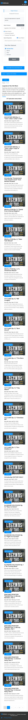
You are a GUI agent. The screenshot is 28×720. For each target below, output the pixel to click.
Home (4, 73)
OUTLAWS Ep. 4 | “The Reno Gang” (14, 359)
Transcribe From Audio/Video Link (14, 67)
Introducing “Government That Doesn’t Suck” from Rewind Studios (13, 179)
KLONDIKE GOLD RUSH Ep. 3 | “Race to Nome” (13, 506)
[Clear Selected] (21, 28)
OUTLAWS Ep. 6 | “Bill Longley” (11, 299)
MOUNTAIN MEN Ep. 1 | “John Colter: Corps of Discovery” (12, 148)
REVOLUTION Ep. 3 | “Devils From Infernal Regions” (13, 210)
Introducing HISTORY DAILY (13, 477)
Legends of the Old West (11, 73)
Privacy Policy (8, 717)
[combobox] (14, 28)
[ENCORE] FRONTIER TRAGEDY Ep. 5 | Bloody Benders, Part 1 (12, 627)
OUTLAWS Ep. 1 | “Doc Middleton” (11, 448)
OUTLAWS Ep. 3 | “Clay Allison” (12, 388)
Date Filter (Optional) (10, 45)
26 (19, 707)
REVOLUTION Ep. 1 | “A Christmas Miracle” (12, 269)
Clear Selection (20, 25)
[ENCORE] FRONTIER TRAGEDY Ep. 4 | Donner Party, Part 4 (12, 658)
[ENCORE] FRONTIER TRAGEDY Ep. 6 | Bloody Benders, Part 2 (12, 596)
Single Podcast (14, 10)
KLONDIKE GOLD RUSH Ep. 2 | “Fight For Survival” (13, 535)
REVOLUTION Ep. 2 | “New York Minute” (13, 240)
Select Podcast (7, 25)
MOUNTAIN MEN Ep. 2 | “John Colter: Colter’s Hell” (13, 118)
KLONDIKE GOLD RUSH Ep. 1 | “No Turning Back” (14, 565)
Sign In (25, 4)
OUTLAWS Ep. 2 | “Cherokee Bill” (13, 418)
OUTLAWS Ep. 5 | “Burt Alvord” (12, 329)
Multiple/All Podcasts (14, 13)
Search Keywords (8, 37)
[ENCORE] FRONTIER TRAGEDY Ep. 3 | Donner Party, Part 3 (12, 690)
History (5, 80)
